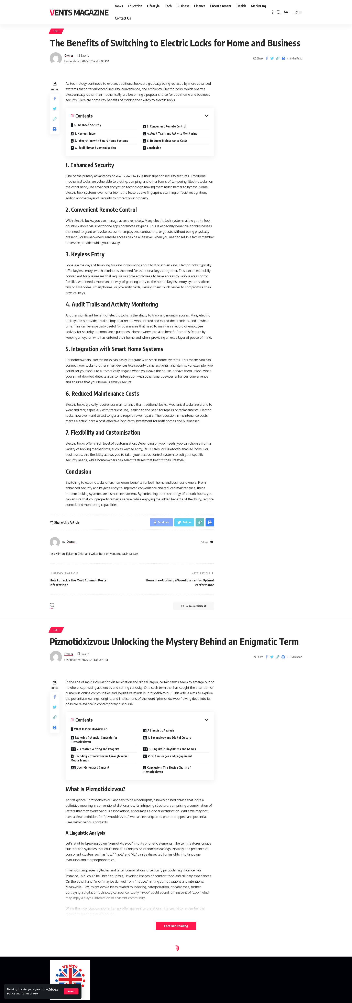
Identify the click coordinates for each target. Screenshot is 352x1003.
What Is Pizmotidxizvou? (90, 729)
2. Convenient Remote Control (166, 126)
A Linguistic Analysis (161, 730)
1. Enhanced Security (87, 125)
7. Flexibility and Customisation (95, 147)
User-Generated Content (93, 767)
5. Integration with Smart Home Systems (101, 140)
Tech (56, 31)
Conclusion (154, 147)
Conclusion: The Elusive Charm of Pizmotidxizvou (167, 769)
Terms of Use (29, 993)
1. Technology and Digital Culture (169, 737)
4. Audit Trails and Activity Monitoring (172, 133)
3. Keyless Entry (85, 133)
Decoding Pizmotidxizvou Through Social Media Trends (99, 758)
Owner (68, 55)
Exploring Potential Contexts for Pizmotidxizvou (94, 740)
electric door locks (128, 176)
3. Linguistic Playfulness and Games (172, 749)
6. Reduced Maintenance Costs (167, 140)
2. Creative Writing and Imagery (98, 749)
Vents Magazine (79, 12)
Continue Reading (176, 926)
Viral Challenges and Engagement (170, 756)
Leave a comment (196, 606)
